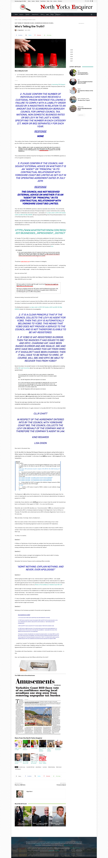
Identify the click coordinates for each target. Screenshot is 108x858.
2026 (71, 49)
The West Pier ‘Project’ (84, 100)
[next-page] (18, 829)
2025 (71, 52)
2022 (71, 58)
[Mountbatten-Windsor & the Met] (57, 816)
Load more (81, 115)
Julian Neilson (38, 767)
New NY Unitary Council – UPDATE (42, 762)
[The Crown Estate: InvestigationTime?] (23, 816)
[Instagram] (87, 1)
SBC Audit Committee (23, 368)
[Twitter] (89, 1)
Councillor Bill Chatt (30, 767)
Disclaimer (51, 850)
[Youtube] (92, 1)
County (19, 19)
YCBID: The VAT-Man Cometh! (34, 762)
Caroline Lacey (22, 767)
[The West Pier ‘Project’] (73, 99)
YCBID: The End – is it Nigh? (18, 749)
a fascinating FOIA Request (58, 84)
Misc (23, 821)
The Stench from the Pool (18, 762)
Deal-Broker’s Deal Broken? (58, 749)
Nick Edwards (18, 769)
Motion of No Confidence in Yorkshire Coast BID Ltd (48, 584)
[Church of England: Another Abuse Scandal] (40, 816)
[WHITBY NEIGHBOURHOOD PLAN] (73, 108)
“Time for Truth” (34, 748)
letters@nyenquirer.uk (75, 848)
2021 (71, 61)
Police (57, 821)
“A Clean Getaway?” (25, 749)
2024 (71, 54)
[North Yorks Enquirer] (25, 7)
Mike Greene (58, 767)
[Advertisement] (81, 33)
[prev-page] (16, 829)
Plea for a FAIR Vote (20, 785)
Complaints (56, 850)
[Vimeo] (90, 1)
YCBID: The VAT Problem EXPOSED (50, 749)
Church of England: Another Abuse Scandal (40, 824)
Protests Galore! (61, 785)
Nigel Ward (21, 30)
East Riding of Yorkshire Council (28, 19)
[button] (91, 14)
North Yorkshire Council (83, 98)
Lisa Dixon (45, 767)
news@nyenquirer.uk (68, 845)
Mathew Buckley (51, 767)
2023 (71, 56)
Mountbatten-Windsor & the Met (57, 824)
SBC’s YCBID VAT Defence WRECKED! (42, 749)
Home (16, 19)
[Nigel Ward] (16, 30)
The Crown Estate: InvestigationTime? (23, 824)
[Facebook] (85, 1)
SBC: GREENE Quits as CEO (25, 762)
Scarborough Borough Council (44, 23)
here (52, 246)
